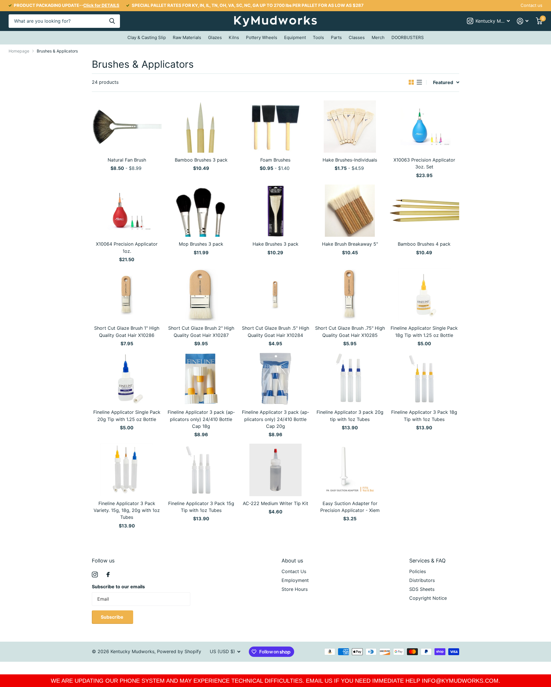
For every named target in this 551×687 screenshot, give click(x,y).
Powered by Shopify (179, 651)
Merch (378, 37)
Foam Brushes (275, 160)
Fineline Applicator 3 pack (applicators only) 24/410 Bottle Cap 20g (275, 419)
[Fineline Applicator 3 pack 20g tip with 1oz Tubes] (350, 379)
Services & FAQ (427, 561)
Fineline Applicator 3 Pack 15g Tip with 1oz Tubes (201, 506)
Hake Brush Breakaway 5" (350, 244)
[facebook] (108, 574)
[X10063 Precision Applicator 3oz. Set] (424, 126)
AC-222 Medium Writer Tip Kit (275, 503)
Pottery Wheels (261, 37)
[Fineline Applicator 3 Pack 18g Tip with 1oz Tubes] (424, 379)
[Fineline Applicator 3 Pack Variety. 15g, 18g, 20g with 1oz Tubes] (127, 470)
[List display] (419, 82)
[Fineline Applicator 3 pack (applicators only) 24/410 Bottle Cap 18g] (201, 379)
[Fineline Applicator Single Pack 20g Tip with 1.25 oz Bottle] (127, 379)
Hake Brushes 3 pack (275, 244)
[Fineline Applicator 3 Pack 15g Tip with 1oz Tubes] (201, 470)
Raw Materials (187, 37)
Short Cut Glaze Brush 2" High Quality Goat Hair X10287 (201, 331)
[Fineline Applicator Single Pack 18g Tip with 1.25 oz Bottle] (424, 295)
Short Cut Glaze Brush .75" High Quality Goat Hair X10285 (350, 331)
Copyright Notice (428, 598)
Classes (357, 37)
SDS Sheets (421, 589)
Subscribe (113, 617)
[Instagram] (95, 575)
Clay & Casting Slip (146, 37)
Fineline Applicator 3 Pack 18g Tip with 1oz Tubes (424, 415)
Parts (336, 37)
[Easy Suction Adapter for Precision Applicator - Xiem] (350, 470)
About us (292, 561)
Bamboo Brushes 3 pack (201, 160)
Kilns (234, 37)
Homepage (19, 50)
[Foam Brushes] (275, 126)
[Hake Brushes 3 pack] (275, 211)
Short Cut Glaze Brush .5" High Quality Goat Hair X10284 (275, 331)
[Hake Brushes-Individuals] (350, 126)
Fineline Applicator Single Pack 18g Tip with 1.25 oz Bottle (424, 331)
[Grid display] (411, 82)
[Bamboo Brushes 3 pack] (201, 126)
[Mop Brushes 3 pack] (201, 211)
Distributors (422, 580)
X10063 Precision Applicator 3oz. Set (424, 163)
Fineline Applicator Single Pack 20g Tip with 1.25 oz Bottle (126, 415)
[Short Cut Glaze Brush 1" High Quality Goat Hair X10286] (127, 295)
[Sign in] (523, 21)
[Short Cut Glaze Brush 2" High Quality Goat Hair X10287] (201, 295)
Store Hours (295, 589)
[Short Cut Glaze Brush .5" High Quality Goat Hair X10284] (275, 295)
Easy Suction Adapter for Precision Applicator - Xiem (350, 506)
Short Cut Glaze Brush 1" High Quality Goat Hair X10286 (126, 331)
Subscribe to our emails (118, 586)
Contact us (531, 5)
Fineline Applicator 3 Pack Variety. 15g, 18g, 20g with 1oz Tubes (127, 510)
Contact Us (294, 571)
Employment (295, 580)
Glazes (215, 37)
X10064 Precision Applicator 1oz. (127, 247)
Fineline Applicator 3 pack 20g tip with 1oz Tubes (350, 415)
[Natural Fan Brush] (127, 126)
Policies (417, 571)
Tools (318, 37)
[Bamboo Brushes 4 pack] (424, 211)
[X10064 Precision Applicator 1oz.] (127, 211)
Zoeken (112, 21)
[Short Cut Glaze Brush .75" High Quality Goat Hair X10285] (350, 295)
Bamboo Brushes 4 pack (424, 244)
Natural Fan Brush (127, 160)
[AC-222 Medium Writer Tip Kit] (275, 470)
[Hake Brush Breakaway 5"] (350, 211)
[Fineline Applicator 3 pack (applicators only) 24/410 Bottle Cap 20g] (275, 379)
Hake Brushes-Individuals (350, 160)
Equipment (295, 37)
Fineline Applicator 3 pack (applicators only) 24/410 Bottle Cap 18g (201, 419)
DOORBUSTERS (407, 37)
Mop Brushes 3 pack (201, 244)
